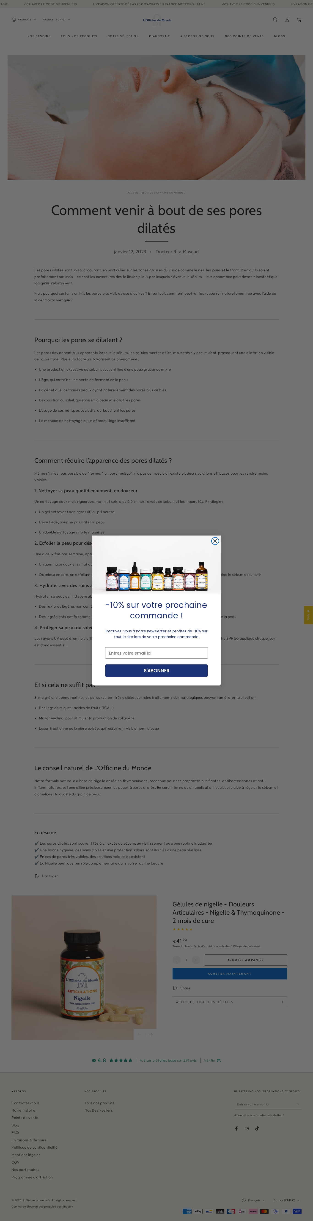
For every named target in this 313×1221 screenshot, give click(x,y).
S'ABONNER (156, 670)
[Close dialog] (215, 541)
